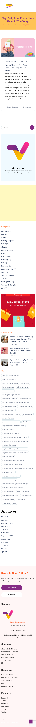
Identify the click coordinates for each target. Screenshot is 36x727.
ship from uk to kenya (9, 445)
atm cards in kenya (14, 375)
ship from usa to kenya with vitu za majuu (15, 453)
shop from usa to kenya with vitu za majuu (15, 483)
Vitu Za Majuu (13, 107)
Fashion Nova (6, 250)
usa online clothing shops (10, 495)
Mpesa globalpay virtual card (11, 395)
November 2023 (6, 523)
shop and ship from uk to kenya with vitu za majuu (17, 468)
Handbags (4, 260)
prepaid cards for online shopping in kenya (15, 402)
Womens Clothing (7, 285)
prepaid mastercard (8, 410)
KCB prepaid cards (22, 387)
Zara (3, 288)
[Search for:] (18, 127)
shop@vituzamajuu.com (18, 622)
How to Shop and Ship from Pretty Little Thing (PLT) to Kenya (16, 67)
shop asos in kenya (8, 472)
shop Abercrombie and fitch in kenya (13, 460)
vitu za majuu (21, 499)
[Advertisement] (18, 203)
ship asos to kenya (8, 429)
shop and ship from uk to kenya (12, 464)
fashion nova (25, 383)
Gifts (3, 253)
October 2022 (6, 533)
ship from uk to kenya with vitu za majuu (14, 449)
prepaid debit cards (26, 406)
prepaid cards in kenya (9, 406)
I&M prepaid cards (8, 387)
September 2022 (7, 536)
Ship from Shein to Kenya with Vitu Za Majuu (15, 441)
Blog (9, 25)
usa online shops (26, 495)
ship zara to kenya (8, 456)
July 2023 (4, 529)
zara (14, 503)
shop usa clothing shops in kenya (12, 487)
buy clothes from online (9, 379)
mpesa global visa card (9, 398)
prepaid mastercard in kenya (11, 414)
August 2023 (5, 526)
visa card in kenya (8, 499)
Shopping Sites (6, 275)
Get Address (12, 588)
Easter (3, 244)
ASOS (3, 237)
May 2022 (4, 548)
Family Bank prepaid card (10, 383)
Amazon (4, 234)
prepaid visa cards (8, 418)
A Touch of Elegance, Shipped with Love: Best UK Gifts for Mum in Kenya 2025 (21, 350)
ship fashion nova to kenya (10, 433)
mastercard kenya (7, 391)
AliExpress (5, 231)
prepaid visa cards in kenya (10, 422)
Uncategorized (6, 282)
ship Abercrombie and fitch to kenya (13, 425)
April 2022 (4, 552)
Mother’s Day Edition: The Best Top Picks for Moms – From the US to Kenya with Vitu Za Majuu (21, 339)
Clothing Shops (10, 61)
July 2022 (4, 542)
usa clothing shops (23, 491)
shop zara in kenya (8, 491)
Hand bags (5, 256)
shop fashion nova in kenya (10, 476)
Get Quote (11, 595)
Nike (2, 263)
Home (4, 25)
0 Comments (27, 107)
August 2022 (5, 539)
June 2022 (5, 545)
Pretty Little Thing (22, 61)
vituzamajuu (6, 503)
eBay (3, 247)
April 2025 (4, 520)
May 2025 (4, 517)
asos (3, 375)
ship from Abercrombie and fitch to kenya (14, 437)
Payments (4, 266)
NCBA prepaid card (25, 398)
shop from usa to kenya (9, 480)
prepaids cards (27, 414)
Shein (3, 272)
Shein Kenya (26, 422)
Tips (2, 279)
